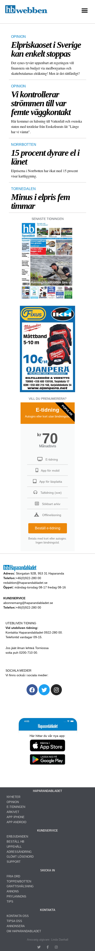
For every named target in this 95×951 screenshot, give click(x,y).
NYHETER (13, 797)
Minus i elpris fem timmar (40, 201)
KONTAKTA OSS (18, 916)
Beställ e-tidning (47, 528)
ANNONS (13, 891)
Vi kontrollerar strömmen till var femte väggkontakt (40, 103)
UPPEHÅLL (14, 846)
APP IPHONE (16, 817)
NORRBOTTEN (23, 144)
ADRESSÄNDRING (19, 851)
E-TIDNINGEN (16, 807)
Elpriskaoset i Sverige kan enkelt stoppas (46, 49)
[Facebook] (32, 689)
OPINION (18, 36)
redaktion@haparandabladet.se (25, 582)
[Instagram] (56, 689)
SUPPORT (14, 861)
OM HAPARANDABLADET (24, 931)
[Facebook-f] (47, 947)
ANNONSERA (16, 926)
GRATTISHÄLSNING (20, 886)
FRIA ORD (13, 876)
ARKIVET (13, 812)
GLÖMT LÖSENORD (20, 856)
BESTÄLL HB (15, 841)
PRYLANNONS (16, 896)
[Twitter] (44, 689)
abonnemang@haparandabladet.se (28, 603)
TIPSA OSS (14, 921)
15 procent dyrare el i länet (45, 157)
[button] (84, 11)
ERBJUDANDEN (17, 836)
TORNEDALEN (23, 189)
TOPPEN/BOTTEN (19, 881)
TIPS (10, 901)
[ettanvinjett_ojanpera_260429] (47, 392)
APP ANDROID (16, 822)
